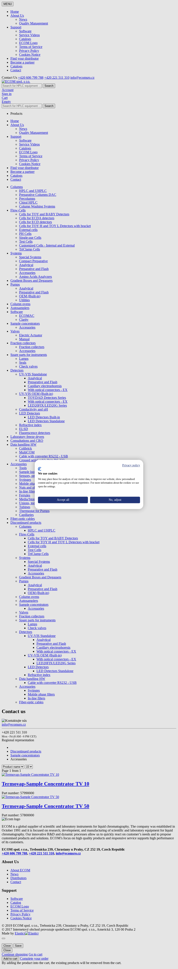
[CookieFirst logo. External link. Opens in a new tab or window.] (39, 469)
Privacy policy (131, 465)
